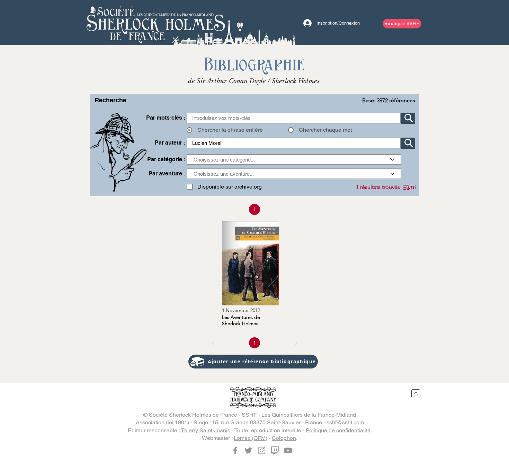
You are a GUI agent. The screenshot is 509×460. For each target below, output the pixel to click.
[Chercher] (408, 118)
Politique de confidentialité (338, 430)
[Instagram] (262, 450)
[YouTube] (288, 450)
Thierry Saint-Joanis (205, 430)
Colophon (284, 438)
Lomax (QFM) (250, 438)
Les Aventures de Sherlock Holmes (241, 320)
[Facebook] (235, 450)
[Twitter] (248, 450)
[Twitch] (275, 450)
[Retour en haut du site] (416, 394)
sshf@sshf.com (345, 422)
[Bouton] (156, 22)
